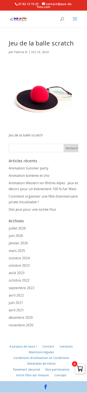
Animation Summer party (28, 168)
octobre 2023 (19, 265)
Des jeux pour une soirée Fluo (32, 209)
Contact (48, 346)
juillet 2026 (17, 228)
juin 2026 (16, 235)
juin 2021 (16, 302)
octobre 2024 (19, 258)
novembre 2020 (21, 325)
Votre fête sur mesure (32, 375)
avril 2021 (16, 310)
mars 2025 (17, 250)
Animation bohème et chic (29, 175)
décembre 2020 (21, 317)
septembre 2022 (21, 288)
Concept (60, 375)
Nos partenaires (57, 369)
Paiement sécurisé (26, 369)
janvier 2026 (18, 243)
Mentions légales (41, 352)
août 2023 (16, 273)
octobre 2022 (19, 280)
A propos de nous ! (23, 346)
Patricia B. (21, 52)
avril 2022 (16, 295)
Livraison (66, 346)
